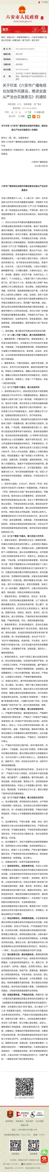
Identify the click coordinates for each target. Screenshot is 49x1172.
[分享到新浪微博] (33, 116)
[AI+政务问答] (44, 1153)
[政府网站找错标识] (23, 1112)
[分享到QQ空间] (38, 116)
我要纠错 (40, 112)
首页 (5, 29)
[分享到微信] (29, 116)
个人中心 (44, 2)
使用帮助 (9, 1121)
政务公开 (11, 37)
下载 (29, 112)
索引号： (7, 49)
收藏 (23, 116)
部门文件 (26, 40)
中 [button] (16, 112)
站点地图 (39, 1121)
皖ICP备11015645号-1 (11, 1164)
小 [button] (20, 112)
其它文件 (35, 40)
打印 (13, 116)
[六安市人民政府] (24, 6)
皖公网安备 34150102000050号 (34, 1164)
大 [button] (12, 112)
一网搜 (44, 31)
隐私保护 (29, 1121)
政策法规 (16, 40)
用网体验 (19, 1121)
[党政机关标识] (10, 1110)
